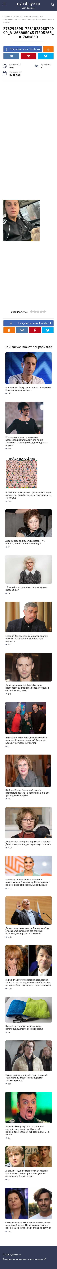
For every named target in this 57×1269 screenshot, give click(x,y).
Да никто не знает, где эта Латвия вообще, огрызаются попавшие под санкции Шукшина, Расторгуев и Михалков (27, 931)
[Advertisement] (28, 109)
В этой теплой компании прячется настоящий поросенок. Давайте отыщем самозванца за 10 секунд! (28, 495)
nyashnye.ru (28, 3)
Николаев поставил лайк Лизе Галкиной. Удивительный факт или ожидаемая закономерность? (26, 1078)
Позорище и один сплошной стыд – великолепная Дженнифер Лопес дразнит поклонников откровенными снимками (27, 882)
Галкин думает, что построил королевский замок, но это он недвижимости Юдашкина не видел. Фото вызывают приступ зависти (28, 982)
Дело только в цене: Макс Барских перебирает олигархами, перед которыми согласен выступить (27, 688)
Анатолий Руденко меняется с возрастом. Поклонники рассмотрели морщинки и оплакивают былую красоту (26, 1173)
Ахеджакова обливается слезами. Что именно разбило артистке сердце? (25, 542)
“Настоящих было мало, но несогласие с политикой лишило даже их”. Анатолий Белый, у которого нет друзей (26, 740)
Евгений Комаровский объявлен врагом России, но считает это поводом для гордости (26, 638)
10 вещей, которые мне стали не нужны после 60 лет (26, 588)
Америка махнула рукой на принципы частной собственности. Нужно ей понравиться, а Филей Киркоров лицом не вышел (27, 1130)
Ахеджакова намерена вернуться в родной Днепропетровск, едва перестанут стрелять (28, 842)
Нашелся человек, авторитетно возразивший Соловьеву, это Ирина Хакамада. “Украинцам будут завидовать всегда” (26, 441)
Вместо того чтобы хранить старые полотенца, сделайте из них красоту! (24, 1027)
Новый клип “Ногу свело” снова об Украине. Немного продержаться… (28, 388)
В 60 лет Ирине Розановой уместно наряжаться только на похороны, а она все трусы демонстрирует (27, 793)
